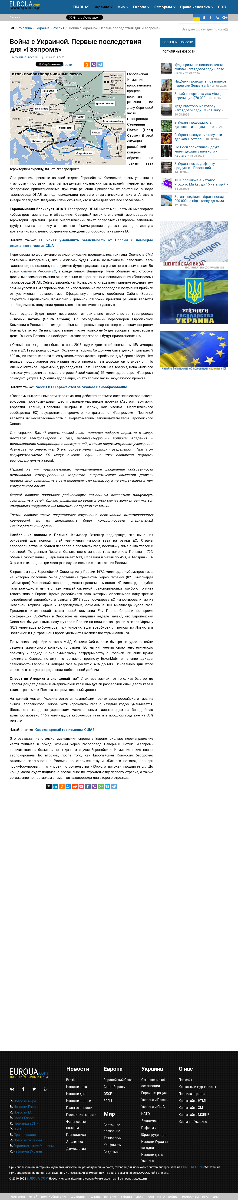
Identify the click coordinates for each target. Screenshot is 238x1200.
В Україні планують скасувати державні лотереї (198, 137)
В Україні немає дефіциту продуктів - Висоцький (195, 166)
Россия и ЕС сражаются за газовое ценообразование (81, 387)
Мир (121, 7)
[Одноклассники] (87, 64)
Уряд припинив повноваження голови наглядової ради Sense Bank (199, 69)
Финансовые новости (76, 1125)
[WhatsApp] (101, 786)
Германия (17, 1196)
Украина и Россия (154, 1100)
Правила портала (192, 1094)
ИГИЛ (205, 1196)
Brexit (70, 1080)
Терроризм (190, 1196)
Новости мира (24, 1101)
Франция (78, 1196)
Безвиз (15, 17)
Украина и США (153, 1107)
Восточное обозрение (112, 1128)
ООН (151, 1196)
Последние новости (81, 1115)
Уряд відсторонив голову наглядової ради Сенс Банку (198, 108)
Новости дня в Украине (152, 1158)
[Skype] (107, 786)
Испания (110, 1196)
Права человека (195, 7)
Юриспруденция (153, 1135)
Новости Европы (26, 1107)
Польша (95, 1196)
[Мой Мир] (68, 786)
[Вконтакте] (203, 17)
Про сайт (185, 1080)
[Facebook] (210, 17)
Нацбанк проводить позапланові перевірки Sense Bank (201, 83)
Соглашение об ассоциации (153, 1083)
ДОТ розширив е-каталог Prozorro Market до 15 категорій (200, 182)
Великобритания (54, 1196)
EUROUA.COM (192, 1167)
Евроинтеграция (154, 1093)
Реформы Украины (28, 1151)
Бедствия (111, 1152)
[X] (49, 786)
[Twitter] (217, 17)
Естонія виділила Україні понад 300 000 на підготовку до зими (199, 199)
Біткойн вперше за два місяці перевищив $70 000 (198, 96)
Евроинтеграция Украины (33, 1146)
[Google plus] (224, 17)
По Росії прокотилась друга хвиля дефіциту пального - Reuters (197, 151)
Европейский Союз (118, 1080)
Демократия (76, 1148)
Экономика (150, 1121)
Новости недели (78, 1101)
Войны (173, 1196)
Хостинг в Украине (193, 1122)
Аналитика (74, 1142)
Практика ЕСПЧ (26, 1123)
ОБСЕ (17, 1129)
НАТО (161, 1196)
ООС (222, 7)
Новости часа (76, 1087)
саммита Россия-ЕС (38, 271)
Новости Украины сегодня (154, 1145)
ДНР (216, 1196)
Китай (33, 1196)
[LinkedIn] (55, 786)
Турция (126, 1196)
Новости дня (76, 1094)
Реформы (163, 7)
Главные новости (79, 1108)
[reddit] (75, 786)
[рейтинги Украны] (194, 297)
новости (65, 65)
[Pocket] (81, 786)
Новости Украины (27, 1140)
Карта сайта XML (192, 1108)
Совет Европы (24, 1118)
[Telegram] (100, 64)
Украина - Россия (50, 28)
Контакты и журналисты (197, 1087)
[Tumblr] (88, 786)
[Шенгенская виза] (194, 245)
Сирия (140, 1196)
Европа (139, 7)
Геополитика (76, 1135)
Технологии (113, 1138)
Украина (101, 7)
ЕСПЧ (108, 1101)
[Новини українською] (196, 17)
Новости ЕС (22, 1112)
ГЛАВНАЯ (81, 7)
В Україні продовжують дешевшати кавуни (193, 124)
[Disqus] (81, 847)
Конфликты (112, 1145)
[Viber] (93, 64)
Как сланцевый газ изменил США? (64, 730)
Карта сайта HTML (193, 1101)
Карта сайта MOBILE (194, 1115)
